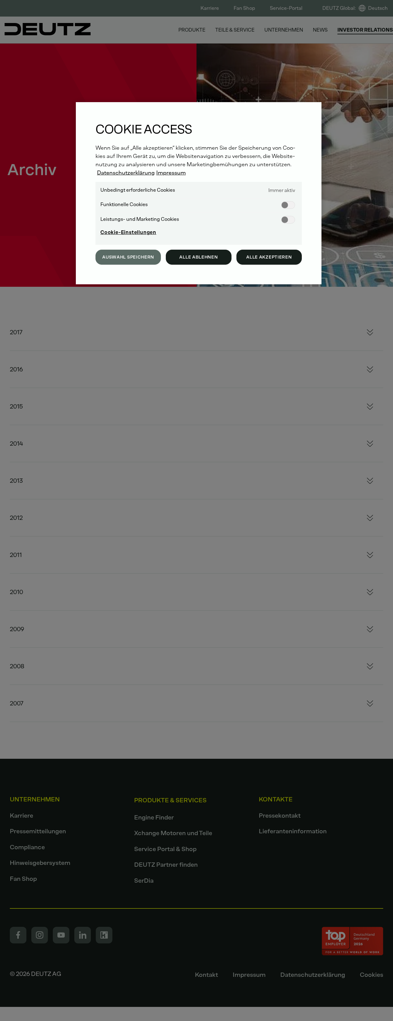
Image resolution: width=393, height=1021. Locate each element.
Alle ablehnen (198, 257)
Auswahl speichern (128, 257)
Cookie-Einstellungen (128, 232)
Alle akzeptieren (269, 257)
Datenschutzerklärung (126, 172)
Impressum (171, 172)
